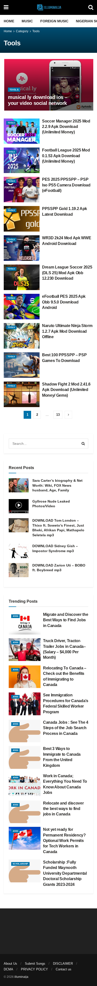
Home (9, 21)
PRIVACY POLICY (34, 969)
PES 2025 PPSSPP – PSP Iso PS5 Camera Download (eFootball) (66, 185)
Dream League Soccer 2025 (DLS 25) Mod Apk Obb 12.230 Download (67, 272)
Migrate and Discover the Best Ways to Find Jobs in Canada (65, 620)
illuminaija (21, 977)
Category (22, 31)
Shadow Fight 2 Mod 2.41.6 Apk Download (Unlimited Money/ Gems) (66, 389)
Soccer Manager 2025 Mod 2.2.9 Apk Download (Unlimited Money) (66, 126)
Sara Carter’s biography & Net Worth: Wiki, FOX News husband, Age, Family (57, 485)
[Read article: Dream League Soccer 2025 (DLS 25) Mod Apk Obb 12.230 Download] (22, 277)
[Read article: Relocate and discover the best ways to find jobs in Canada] (25, 812)
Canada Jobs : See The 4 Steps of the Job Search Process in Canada (65, 728)
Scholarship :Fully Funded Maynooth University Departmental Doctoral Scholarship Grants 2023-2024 (65, 873)
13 (58, 415)
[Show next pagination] (68, 415)
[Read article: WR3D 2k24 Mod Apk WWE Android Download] (22, 248)
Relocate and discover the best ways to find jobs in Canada (63, 808)
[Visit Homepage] (48, 7)
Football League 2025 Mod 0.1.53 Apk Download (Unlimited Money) (66, 155)
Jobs (15, 616)
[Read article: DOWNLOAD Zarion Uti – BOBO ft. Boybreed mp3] (19, 570)
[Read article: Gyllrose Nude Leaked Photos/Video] (19, 506)
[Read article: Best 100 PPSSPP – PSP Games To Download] (22, 365)
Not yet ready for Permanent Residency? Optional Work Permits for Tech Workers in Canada (64, 840)
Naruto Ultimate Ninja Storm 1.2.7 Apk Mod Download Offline (67, 331)
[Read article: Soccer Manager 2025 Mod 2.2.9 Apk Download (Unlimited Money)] (22, 131)
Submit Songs (35, 963)
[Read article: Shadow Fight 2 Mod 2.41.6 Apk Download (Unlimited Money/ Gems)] (22, 394)
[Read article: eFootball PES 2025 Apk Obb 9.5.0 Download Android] (22, 306)
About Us (10, 963)
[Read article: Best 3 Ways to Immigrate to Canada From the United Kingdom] (25, 757)
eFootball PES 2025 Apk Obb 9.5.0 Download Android (64, 302)
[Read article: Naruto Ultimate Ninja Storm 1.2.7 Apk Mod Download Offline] (22, 336)
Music (27, 21)
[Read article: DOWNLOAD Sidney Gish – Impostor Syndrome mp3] (19, 551)
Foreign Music (54, 21)
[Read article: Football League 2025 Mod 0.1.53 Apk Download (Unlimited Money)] (22, 160)
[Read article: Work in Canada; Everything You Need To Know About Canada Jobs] (25, 784)
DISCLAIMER (63, 963)
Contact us (63, 969)
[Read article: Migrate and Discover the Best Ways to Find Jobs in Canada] (25, 623)
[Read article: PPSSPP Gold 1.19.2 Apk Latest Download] (22, 219)
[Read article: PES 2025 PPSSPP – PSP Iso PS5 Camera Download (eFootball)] (22, 189)
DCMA (8, 969)
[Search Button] (90, 7)
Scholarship (20, 864)
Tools (36, 31)
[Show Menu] (6, 7)
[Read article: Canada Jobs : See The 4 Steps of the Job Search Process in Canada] (25, 731)
